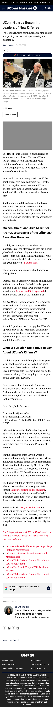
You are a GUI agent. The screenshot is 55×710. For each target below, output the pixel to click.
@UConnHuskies (37, 305)
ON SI (12, 3)
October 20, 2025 (39, 319)
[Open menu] (3, 8)
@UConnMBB (37, 312)
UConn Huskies (10, 115)
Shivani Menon (8, 45)
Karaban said (30, 262)
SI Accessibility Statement (12, 668)
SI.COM (5, 3)
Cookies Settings (38, 668)
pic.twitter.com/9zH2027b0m (17, 416)
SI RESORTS (45, 3)
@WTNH (7, 316)
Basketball (14, 640)
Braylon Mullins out (31, 507)
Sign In (48, 8)
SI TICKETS (33, 3)
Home (5, 640)
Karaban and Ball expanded (30, 291)
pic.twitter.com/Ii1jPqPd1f (25, 316)
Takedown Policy (8, 664)
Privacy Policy (7, 661)
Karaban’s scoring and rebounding (28, 490)
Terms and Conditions (40, 664)
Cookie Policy (36, 661)
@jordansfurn (23, 413)
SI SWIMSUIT (21, 3)
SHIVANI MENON (22, 607)
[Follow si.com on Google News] (48, 588)
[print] (18, 628)
